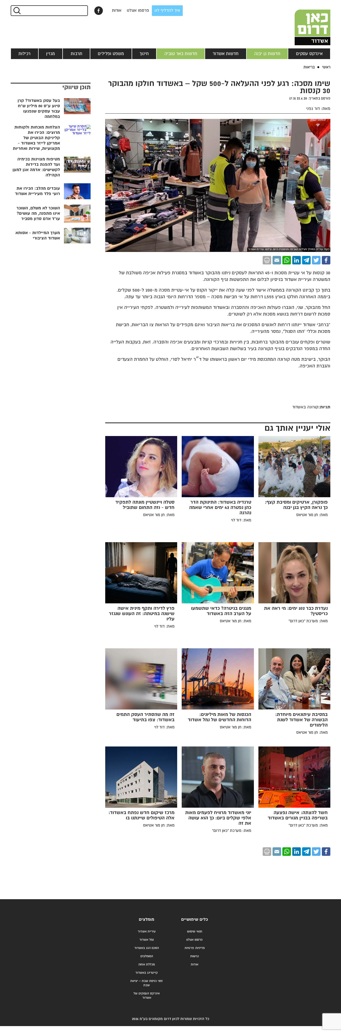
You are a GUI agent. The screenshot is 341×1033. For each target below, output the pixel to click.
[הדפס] (267, 260)
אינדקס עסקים (309, 54)
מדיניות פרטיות (195, 948)
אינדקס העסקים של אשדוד (146, 995)
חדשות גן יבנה (267, 54)
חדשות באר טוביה (180, 54)
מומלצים (146, 919)
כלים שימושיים (194, 919)
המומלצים (146, 956)
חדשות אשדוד (225, 54)
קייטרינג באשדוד (146, 972)
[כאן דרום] (303, 22)
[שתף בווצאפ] (286, 260)
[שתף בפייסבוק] (98, 10)
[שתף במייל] (277, 260)
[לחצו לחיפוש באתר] (17, 10)
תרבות (76, 54)
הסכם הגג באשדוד (146, 948)
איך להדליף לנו (167, 10)
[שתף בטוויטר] (316, 260)
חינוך (144, 54)
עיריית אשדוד (147, 931)
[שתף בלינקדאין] (296, 260)
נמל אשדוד (146, 939)
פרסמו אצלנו (138, 10)
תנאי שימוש (194, 931)
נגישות (194, 956)
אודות (116, 10)
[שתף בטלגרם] (306, 260)
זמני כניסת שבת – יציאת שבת (146, 983)
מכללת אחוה (146, 964)
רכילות (24, 54)
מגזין (50, 54)
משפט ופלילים (111, 54)
